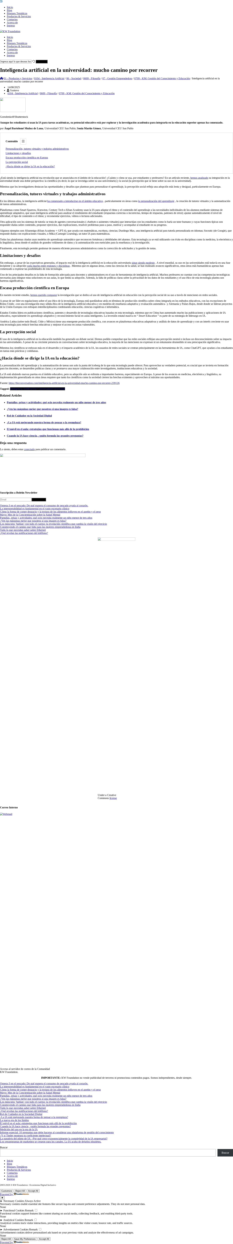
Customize (6, 1191)
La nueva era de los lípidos (14, 1120)
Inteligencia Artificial (21, 388)
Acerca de (12, 22)
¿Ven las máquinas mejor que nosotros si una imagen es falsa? (42, 409)
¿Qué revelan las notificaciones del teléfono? (24, 533)
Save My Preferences (25, 1239)
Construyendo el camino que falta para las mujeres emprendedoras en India (40, 526)
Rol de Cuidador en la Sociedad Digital (29, 415)
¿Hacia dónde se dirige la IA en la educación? (30, 166)
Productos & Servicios (19, 16)
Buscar (4, 1147)
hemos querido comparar (43, 295)
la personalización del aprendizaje (156, 201)
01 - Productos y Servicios (18, 78)
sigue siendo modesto (143, 262)
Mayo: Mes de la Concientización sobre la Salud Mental (30, 514)
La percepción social (17, 162)
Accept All (33, 1191)
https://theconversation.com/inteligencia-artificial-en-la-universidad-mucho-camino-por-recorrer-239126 (64, 383)
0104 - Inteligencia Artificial (49, 78)
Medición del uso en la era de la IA (19, 1129)
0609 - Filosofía (91, 78)
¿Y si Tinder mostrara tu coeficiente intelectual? (25, 1135)
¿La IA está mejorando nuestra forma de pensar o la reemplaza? (44, 422)
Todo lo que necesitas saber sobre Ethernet (23, 530)
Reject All (20, 1191)
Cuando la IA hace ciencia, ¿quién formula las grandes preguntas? (45, 435)
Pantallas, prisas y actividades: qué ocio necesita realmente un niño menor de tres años (56, 402)
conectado (29, 449)
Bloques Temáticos (17, 13)
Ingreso (11, 25)
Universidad (58, 388)
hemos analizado (199, 177)
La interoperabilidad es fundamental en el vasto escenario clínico (34, 508)
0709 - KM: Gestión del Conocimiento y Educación (162, 78)
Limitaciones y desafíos (18, 153)
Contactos (12, 19)
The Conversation (42, 388)
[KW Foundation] (10, 31)
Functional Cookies (13, 1210)
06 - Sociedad (73, 78)
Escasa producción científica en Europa (27, 157)
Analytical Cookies (13, 1220)
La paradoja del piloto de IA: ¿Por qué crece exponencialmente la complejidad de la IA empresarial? (53, 1138)
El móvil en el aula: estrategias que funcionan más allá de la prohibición (48, 429)
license (113, 798)
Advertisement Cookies (15, 1229)
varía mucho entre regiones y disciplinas (48, 265)
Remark (29, 1210)
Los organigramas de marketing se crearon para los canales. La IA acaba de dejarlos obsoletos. (50, 1141)
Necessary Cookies (13, 1200)
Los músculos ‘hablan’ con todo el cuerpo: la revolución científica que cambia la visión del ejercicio (53, 523)
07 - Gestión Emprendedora (117, 78)
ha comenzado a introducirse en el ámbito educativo (75, 201)
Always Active (33, 1200)
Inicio (10, 7)
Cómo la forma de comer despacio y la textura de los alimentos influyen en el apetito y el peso (50, 511)
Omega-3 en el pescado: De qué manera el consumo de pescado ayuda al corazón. (44, 505)
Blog (9, 10)
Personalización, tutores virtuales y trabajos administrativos (37, 148)
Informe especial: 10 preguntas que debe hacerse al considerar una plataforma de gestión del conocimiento (57, 1132)
